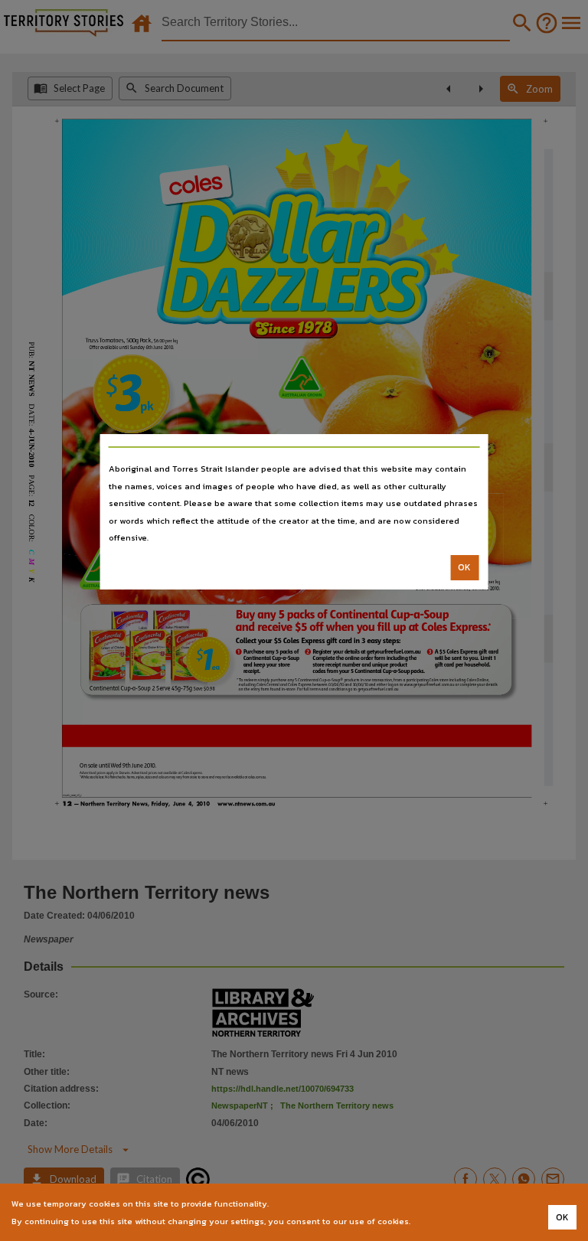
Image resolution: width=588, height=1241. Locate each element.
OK (464, 567)
